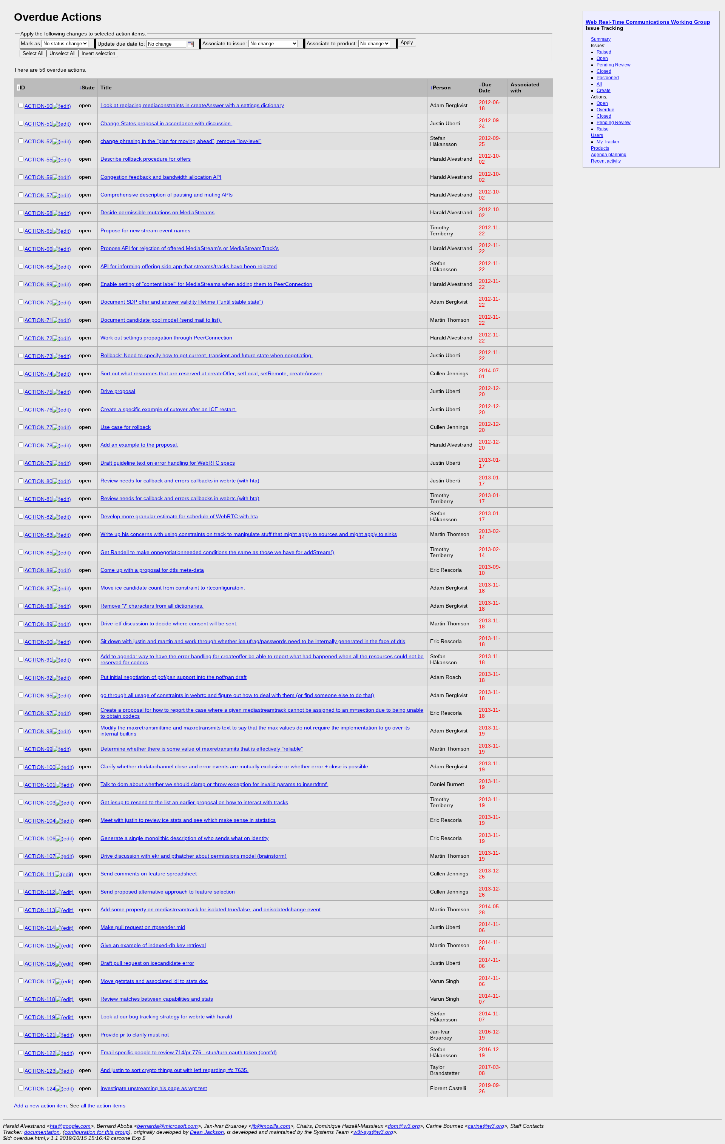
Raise (603, 129)
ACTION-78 (38, 445)
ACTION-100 (40, 767)
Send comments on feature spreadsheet (148, 874)
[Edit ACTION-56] (61, 177)
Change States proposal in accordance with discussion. (166, 123)
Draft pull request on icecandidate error (147, 963)
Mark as (31, 43)
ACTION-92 (38, 678)
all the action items (103, 1106)
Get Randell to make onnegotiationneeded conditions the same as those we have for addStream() (217, 552)
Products (600, 148)
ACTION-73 (38, 356)
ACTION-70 (38, 302)
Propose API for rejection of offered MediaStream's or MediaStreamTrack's (189, 248)
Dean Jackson (207, 1132)
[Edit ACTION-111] (64, 874)
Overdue (605, 109)
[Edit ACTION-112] (64, 892)
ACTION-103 (40, 803)
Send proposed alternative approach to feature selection (167, 892)
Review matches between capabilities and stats (156, 999)
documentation (42, 1132)
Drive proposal (117, 391)
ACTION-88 (38, 606)
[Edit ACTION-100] (65, 767)
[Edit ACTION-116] (64, 964)
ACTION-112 (40, 892)
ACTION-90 (38, 642)
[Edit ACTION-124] (65, 1089)
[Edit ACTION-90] (61, 642)
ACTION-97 (38, 713)
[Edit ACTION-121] (65, 1035)
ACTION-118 (40, 999)
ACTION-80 (38, 481)
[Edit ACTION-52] (61, 141)
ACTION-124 (40, 1089)
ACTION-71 (38, 320)
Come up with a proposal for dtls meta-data (152, 570)
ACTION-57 (38, 195)
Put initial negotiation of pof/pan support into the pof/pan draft (173, 677)
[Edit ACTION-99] (61, 749)
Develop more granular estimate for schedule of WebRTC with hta (179, 516)
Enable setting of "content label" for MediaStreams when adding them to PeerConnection (206, 284)
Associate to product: (332, 43)
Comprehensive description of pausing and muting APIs (166, 195)
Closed (604, 71)
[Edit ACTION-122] (65, 1053)
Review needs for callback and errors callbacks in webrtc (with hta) (179, 481)
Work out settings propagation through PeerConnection (166, 338)
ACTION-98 (38, 731)
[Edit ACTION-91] (61, 660)
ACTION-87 (38, 588)
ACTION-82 (38, 517)
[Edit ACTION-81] (61, 499)
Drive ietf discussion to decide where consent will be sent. (169, 623)
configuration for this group (97, 1132)
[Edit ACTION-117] (64, 981)
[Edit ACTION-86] (61, 570)
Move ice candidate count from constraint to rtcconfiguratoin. (172, 588)
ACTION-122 (40, 1053)
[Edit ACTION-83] (61, 535)
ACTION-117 (40, 981)
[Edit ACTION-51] (61, 124)
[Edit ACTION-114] (64, 928)
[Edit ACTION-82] (61, 517)
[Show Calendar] (191, 44)
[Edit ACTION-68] (61, 267)
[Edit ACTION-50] (61, 106)
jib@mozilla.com (270, 1126)
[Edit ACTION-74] (61, 374)
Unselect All (62, 53)
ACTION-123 (40, 1071)
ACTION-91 (38, 660)
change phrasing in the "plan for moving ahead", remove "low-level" (180, 141)
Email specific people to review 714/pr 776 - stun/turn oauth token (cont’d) (188, 1052)
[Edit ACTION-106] (65, 838)
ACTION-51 (38, 124)
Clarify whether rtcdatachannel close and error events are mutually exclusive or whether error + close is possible (234, 766)
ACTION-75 (38, 392)
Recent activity (606, 161)
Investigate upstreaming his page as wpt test (153, 1088)
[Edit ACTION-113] (64, 910)
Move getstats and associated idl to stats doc (154, 981)
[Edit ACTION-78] (61, 445)
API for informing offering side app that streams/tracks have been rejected (188, 266)
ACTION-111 (40, 874)
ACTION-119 (40, 1017)
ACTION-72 (38, 338)
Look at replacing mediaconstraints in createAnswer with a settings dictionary (192, 105)
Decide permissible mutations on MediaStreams (157, 212)
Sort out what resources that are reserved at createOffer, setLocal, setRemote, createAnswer (211, 373)
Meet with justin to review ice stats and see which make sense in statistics (188, 820)
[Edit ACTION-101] (65, 785)
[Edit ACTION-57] (61, 195)
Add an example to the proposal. (139, 445)
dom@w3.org (404, 1126)
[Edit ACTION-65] (61, 231)
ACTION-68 (38, 267)
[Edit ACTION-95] (61, 696)
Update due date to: (122, 44)
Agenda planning (608, 154)
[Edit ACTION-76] (61, 410)
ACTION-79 (38, 463)
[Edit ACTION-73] (61, 356)
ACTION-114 (40, 928)
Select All (33, 53)
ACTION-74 (38, 374)
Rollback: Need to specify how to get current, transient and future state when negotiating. (206, 355)
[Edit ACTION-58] (61, 213)
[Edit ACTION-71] (61, 320)
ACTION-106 (40, 838)
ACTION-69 (38, 284)
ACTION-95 (38, 696)
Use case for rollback (125, 427)
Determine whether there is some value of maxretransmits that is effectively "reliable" (201, 749)
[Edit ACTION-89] (61, 624)
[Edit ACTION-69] (61, 284)
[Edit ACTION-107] (65, 856)
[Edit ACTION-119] (64, 1017)
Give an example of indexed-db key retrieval (153, 945)
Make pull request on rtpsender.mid (142, 927)
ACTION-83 (38, 535)
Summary (601, 39)
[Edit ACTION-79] (61, 463)
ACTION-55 (38, 160)
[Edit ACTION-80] (61, 481)
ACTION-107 (40, 856)
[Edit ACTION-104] (65, 821)
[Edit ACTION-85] (61, 553)
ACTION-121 (40, 1035)
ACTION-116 (40, 964)
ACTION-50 (38, 106)
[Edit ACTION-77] (61, 427)
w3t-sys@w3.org (373, 1132)
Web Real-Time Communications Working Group (648, 22)
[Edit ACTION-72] (61, 338)
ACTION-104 (40, 821)
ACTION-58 (38, 213)
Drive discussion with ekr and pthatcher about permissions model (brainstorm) (193, 856)
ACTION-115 (40, 946)
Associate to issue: (225, 43)
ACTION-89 (38, 624)
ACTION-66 (38, 249)
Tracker (608, 141)
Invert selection (98, 53)
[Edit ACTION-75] (61, 392)
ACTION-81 (38, 499)
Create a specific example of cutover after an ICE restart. (168, 409)
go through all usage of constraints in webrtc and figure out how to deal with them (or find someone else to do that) (237, 695)
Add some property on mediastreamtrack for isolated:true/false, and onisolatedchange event (210, 909)
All (599, 84)
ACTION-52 (38, 141)
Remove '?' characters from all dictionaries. (152, 606)
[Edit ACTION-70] (61, 302)
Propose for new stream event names (145, 230)
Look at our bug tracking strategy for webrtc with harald (166, 1016)
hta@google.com (70, 1126)
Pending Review (614, 65)
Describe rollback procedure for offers (145, 159)
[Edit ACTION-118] (64, 999)
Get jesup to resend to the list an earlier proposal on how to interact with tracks (194, 802)
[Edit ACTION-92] (61, 678)
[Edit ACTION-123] (65, 1071)
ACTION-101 (40, 785)
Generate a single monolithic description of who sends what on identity (184, 838)
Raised (604, 52)
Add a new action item (40, 1106)
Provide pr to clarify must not (134, 1035)
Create (604, 90)
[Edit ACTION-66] (61, 249)
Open (602, 58)
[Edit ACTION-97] (61, 713)
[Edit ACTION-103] (65, 803)
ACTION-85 (38, 553)
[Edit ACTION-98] (61, 731)
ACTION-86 (38, 570)
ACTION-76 (38, 410)
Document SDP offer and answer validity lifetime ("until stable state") (181, 302)
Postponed (608, 77)
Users (597, 135)
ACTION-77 (38, 427)
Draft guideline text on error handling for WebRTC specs (167, 463)
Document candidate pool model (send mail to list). (161, 320)
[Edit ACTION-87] (61, 588)
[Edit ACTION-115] (64, 946)
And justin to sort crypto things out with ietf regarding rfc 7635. (174, 1070)
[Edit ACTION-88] (61, 606)
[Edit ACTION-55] (61, 160)
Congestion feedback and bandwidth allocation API (160, 177)
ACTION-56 (38, 177)
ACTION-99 (38, 749)
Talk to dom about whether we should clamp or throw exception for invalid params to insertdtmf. (214, 784)
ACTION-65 (38, 231)
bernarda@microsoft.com (167, 1126)
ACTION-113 (40, 910)
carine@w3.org (486, 1126)
